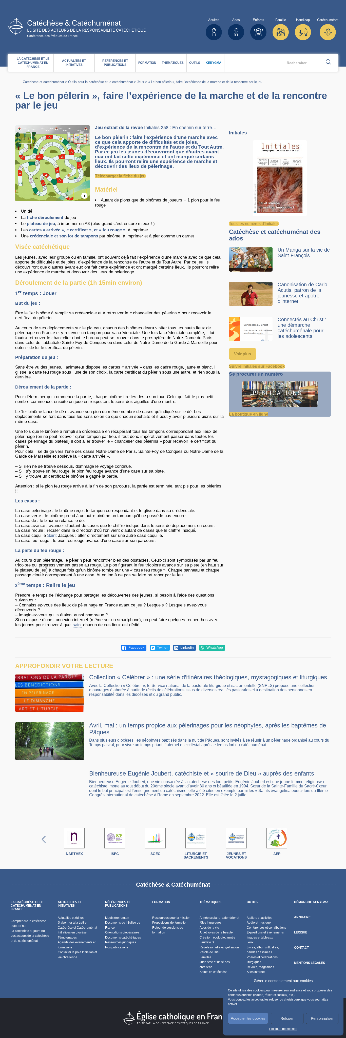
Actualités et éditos (71, 918)
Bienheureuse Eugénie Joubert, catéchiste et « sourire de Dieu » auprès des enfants (201, 773)
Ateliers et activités (259, 918)
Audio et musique (259, 922)
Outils (194, 63)
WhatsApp (214, 647)
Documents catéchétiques (123, 937)
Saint (52, 535)
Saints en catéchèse (213, 972)
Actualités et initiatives (74, 63)
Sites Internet (256, 972)
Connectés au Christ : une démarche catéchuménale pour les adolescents (302, 328)
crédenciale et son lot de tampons (64, 236)
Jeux (140, 82)
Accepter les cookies (248, 1018)
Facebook (135, 647)
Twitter (162, 647)
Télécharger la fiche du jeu (120, 176)
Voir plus (242, 354)
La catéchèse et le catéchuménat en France (33, 63)
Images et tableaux (260, 937)
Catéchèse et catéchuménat (43, 82)
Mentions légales (309, 963)
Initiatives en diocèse (72, 932)
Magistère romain (117, 918)
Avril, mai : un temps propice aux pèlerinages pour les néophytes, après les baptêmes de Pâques (207, 728)
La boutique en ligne (248, 414)
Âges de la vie (209, 927)
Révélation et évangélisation (219, 947)
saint (77, 624)
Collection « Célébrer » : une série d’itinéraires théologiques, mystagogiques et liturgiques (208, 677)
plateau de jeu (41, 223)
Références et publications (115, 63)
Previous (44, 844)
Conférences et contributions (266, 927)
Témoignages (67, 937)
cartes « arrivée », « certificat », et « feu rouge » (77, 230)
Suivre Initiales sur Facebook (257, 366)
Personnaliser (322, 1018)
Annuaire (302, 917)
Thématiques (173, 63)
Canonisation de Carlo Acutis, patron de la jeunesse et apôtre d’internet (302, 293)
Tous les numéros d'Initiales (254, 223)
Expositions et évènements (265, 932)
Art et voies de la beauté (216, 932)
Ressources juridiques (120, 942)
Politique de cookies (283, 1029)
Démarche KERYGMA (311, 902)
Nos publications (116, 947)
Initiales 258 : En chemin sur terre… (180, 127)
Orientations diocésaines (122, 932)
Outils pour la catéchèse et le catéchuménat (100, 82)
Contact (301, 947)
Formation (147, 63)
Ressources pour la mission (171, 918)
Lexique (300, 932)
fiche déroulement (45, 217)
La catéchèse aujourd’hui (28, 931)
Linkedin (186, 647)
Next (302, 844)
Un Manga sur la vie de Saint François (304, 252)
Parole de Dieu (210, 952)
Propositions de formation (169, 922)
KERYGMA (213, 63)
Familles (205, 957)
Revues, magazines (260, 967)
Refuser (287, 1018)
